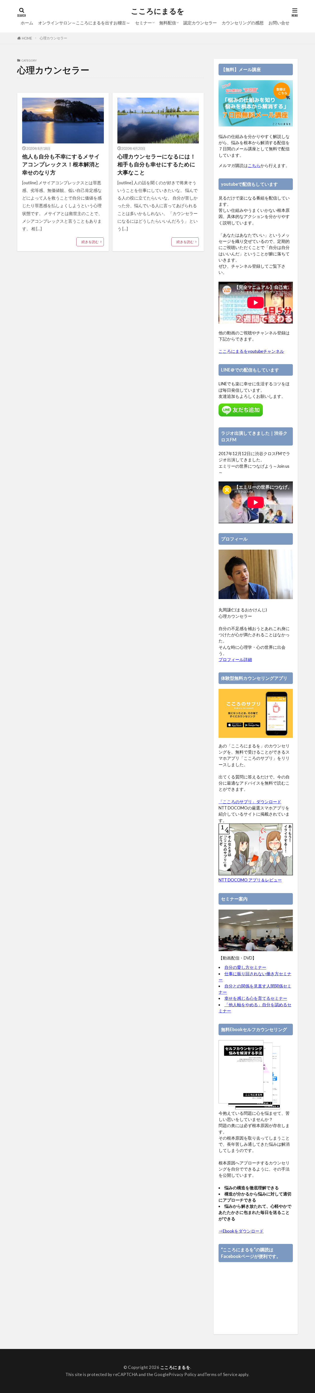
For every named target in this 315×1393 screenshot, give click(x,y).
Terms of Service (221, 1374)
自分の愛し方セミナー (245, 967)
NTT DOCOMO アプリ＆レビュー (250, 879)
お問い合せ (278, 22)
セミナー (143, 22)
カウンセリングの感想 (243, 22)
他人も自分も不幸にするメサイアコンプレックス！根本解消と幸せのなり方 (61, 164)
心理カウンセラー (53, 38)
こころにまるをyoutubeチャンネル (251, 351)
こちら (254, 165)
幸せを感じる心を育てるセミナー (255, 998)
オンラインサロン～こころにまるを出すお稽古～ (84, 22)
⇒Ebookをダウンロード (241, 1231)
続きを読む (90, 242)
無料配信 (167, 22)
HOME (27, 38)
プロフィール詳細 (235, 659)
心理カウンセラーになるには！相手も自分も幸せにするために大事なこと (156, 164)
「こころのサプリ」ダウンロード (250, 801)
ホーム (27, 22)
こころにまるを (157, 11)
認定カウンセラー (200, 22)
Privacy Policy (182, 1374)
